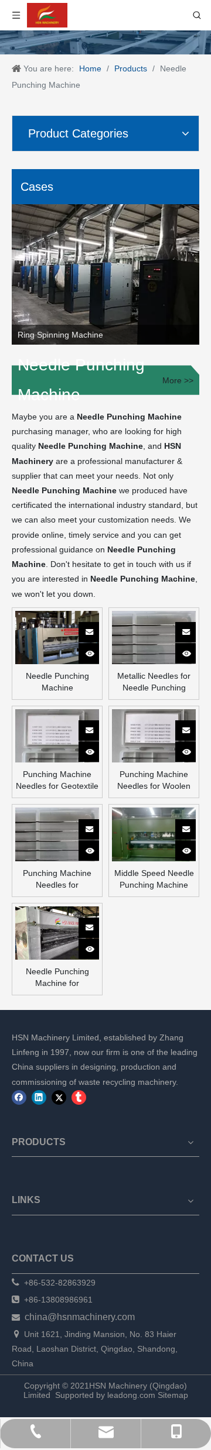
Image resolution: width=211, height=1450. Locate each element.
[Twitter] (59, 1097)
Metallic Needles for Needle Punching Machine (153, 682)
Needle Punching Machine (57, 681)
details (96, 650)
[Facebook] (19, 1097)
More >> (177, 380)
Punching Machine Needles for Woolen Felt (153, 780)
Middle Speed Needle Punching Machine (154, 878)
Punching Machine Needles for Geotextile (57, 780)
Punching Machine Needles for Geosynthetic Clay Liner (57, 879)
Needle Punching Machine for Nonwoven (57, 978)
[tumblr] (79, 1097)
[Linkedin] (39, 1097)
